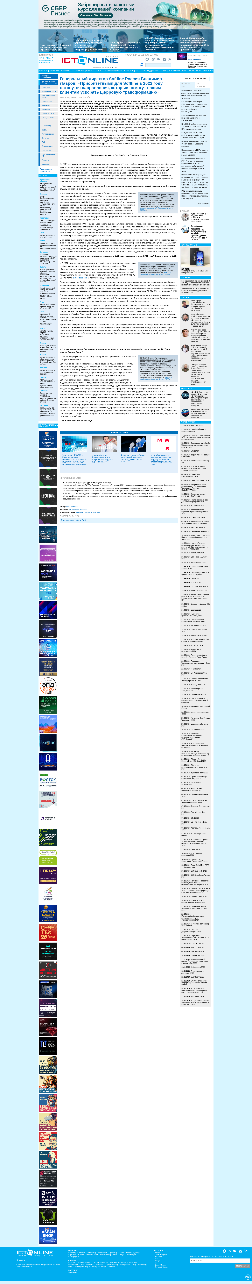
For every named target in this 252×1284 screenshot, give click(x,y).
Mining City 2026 (197, 947)
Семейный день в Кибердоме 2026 (193, 430)
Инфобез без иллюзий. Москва (195, 707)
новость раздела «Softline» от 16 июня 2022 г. (156, 209)
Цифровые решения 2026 (194, 795)
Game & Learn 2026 (199, 896)
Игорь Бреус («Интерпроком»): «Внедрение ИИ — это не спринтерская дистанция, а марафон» (126, 45)
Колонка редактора (197, 56)
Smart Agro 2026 (197, 943)
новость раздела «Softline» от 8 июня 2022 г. (156, 378)
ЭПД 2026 (195, 818)
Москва (157, 1253)
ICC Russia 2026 (197, 506)
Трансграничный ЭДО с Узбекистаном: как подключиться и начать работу (195, 445)
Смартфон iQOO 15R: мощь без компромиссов (194, 271)
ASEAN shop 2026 (198, 563)
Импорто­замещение (46, 76)
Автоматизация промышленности (49, 82)
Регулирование (48, 134)
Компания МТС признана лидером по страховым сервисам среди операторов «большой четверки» (195, 94)
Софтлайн (95, 512)
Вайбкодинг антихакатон (191, 784)
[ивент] (48, 1235)
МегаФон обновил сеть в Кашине (47, 236)
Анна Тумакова (78, 98)
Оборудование (48, 118)
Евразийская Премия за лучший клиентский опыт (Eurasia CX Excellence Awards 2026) (195, 842)
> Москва (114, 67)
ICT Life (81, 1255)
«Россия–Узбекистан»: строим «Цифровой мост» (195, 641)
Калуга (43, 267)
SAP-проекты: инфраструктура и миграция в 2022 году (87, 483)
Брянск (43, 355)
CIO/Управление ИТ (48, 155)
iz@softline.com (80, 278)
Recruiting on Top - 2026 (193, 813)
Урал (156, 1259)
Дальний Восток (160, 1265)
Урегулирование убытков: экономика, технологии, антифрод (194, 745)
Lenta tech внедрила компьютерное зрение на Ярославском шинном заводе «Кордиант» (48, 225)
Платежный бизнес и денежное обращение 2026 (194, 501)
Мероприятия (78, 71)
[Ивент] (48, 439)
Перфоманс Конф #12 (200, 531)
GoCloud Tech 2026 (199, 871)
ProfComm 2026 (197, 996)
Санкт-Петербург (161, 1255)
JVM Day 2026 (197, 425)
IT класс (99, 71)
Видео (164, 71)
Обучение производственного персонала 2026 (194, 767)
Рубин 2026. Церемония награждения (191, 615)
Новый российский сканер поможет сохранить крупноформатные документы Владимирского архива (47, 293)
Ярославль (44, 218)
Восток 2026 (196, 610)
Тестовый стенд (142, 71)
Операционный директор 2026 (192, 972)
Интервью (65, 71)
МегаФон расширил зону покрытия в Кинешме (48, 372)
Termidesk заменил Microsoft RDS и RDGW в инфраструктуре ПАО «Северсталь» (195, 291)
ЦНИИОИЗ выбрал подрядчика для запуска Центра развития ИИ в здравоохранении (194, 126)
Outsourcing (46, 126)
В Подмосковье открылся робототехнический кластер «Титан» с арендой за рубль (48, 187)
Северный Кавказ (161, 1267)
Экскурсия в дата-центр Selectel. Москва (193, 495)
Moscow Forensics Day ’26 (195, 462)
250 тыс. (47, 58)
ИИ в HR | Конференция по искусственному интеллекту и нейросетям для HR (195, 753)
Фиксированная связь (48, 96)
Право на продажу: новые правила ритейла (194, 778)
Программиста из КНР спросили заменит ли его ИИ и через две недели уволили (194, 152)
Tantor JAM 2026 (197, 553)
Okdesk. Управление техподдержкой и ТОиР (194, 680)
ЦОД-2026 (195, 451)
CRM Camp (195, 578)
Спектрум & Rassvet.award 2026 (191, 475)
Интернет (46, 87)
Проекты (90, 71)
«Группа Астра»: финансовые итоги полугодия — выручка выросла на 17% (102, 458)
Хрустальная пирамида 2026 (191, 854)
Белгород (44, 252)
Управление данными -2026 (195, 713)
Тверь (42, 233)
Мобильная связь (49, 91)
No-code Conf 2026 (198, 626)
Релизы (155, 71)
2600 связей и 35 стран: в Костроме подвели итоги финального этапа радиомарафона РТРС (47, 412)
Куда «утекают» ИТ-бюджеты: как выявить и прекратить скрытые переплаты (55, 47)
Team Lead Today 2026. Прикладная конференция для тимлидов (195, 537)
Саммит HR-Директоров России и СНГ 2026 (194, 860)
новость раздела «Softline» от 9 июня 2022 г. (155, 273)
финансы (80, 512)
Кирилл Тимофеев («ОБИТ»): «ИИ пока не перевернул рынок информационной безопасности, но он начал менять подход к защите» (200, 335)
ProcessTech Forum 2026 (194, 631)
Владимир (44, 285)
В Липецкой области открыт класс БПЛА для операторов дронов (48, 348)
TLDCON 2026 (197, 645)
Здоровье (46, 164)
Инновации (46, 150)
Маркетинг (46, 109)
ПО (43, 122)
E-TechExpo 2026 (198, 955)
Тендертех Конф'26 (199, 635)
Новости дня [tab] (185, 85)
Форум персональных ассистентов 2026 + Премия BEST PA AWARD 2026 (195, 1002)
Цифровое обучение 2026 (194, 725)
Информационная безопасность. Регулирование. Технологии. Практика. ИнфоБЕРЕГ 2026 (194, 487)
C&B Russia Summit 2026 (194, 558)
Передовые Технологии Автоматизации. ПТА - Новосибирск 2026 (195, 938)
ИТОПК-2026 (196, 669)
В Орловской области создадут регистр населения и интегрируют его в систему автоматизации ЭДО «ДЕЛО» (48, 319)
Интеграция (47, 101)
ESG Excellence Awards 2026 (195, 876)
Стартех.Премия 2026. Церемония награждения (195, 574)
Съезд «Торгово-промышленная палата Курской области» (194, 700)
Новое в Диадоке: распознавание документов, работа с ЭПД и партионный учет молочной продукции (195, 546)
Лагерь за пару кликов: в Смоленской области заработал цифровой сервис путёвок (48, 397)
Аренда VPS (72, 1272)
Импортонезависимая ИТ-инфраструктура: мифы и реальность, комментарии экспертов (200, 413)
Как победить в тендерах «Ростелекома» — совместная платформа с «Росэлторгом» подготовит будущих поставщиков (194, 107)
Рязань (43, 241)
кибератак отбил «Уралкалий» (46, 62)
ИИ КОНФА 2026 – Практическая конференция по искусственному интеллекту (194, 991)
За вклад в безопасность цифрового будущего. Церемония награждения (191, 737)
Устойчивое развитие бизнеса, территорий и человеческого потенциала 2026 (195, 883)
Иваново (43, 368)
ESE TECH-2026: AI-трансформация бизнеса (194, 801)
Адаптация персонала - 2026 (195, 829)
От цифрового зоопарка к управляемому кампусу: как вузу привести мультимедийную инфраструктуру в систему (89, 45)
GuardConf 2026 (197, 977)
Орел (42, 312)
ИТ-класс (184, 211)
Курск (42, 328)
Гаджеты (45, 160)
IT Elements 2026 (198, 518)
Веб (82, 1264)
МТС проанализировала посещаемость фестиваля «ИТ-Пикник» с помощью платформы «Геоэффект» (194, 194)
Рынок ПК (46, 105)
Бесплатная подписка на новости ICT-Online (211, 1256)
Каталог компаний (204, 71)
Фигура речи (105, 1255)
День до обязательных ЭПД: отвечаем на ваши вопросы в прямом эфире (195, 437)
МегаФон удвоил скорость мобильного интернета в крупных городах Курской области (47, 335)
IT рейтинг (129, 71)
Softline (87, 512)
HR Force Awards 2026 (200, 586)
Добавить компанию (195, 79)
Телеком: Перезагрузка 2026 (195, 807)
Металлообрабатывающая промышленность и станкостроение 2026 (192, 918)
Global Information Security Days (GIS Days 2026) (193, 760)
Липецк (43, 343)
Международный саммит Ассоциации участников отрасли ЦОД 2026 (194, 961)
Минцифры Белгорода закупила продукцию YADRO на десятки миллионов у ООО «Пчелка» (48, 259)
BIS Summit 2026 (198, 730)
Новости (43, 71)
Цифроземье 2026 (198, 695)
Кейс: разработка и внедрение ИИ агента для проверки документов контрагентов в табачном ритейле (195, 283)
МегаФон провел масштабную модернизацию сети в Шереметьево (193, 117)
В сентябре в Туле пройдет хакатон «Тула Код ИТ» (47, 306)
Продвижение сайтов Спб (73, 520)
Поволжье (158, 1257)
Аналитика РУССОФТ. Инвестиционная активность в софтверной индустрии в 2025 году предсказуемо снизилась (74, 459)
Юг (156, 1263)
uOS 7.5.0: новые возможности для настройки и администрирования (193, 468)
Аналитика (54, 71)
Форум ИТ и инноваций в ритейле (195, 456)
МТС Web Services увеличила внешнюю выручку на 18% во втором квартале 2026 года (161, 459)
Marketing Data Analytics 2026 (192, 690)
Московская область (45, 180)
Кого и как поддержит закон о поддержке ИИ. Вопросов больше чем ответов (197, 65)
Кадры (44, 130)
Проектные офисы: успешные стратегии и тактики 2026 (194, 908)
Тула (42, 302)
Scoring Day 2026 (198, 685)
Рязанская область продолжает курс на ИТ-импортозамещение (48, 246)
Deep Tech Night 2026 (200, 480)
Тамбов (43, 377)
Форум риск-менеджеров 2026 (191, 650)
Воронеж (43, 194)
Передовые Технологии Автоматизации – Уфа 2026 (195, 663)
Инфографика (188, 71)
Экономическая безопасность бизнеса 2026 (193, 621)
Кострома (44, 405)
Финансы (45, 138)
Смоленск (44, 391)
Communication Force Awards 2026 (194, 568)
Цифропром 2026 (198, 967)
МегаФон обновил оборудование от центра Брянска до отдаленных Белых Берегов (48, 360)
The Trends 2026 (197, 951)
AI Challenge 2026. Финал (193, 835)
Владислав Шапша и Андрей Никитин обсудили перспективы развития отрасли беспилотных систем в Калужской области (48, 276)
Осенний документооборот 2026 (191, 931)
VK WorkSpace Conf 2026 (194, 674)
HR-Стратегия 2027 (199, 527)
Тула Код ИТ (196, 582)
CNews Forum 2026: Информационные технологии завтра (194, 983)
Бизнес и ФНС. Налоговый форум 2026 (192, 790)
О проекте (21, 1260)
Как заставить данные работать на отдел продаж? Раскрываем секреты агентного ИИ (195, 597)
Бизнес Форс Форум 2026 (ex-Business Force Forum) (194, 656)
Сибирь (157, 1261)
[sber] (126, 15)
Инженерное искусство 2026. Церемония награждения (195, 522)
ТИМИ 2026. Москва (199, 590)
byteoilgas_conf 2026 (199, 773)
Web (43, 142)
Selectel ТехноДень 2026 (194, 823)
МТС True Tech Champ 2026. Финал (195, 925)
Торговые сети (48, 113)
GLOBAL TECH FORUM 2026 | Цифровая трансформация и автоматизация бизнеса (195, 890)
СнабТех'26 (195, 849)
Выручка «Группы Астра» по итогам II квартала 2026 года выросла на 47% (133, 458)
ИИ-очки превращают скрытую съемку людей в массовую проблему (194, 143)
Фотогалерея (174, 71)
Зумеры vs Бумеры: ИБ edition (195, 605)
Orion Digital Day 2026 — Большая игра (195, 866)
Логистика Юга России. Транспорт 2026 (195, 719)
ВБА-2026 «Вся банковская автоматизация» (193, 901)
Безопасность (47, 146)
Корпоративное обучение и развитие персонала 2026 (194, 512)
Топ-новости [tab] (201, 85)
